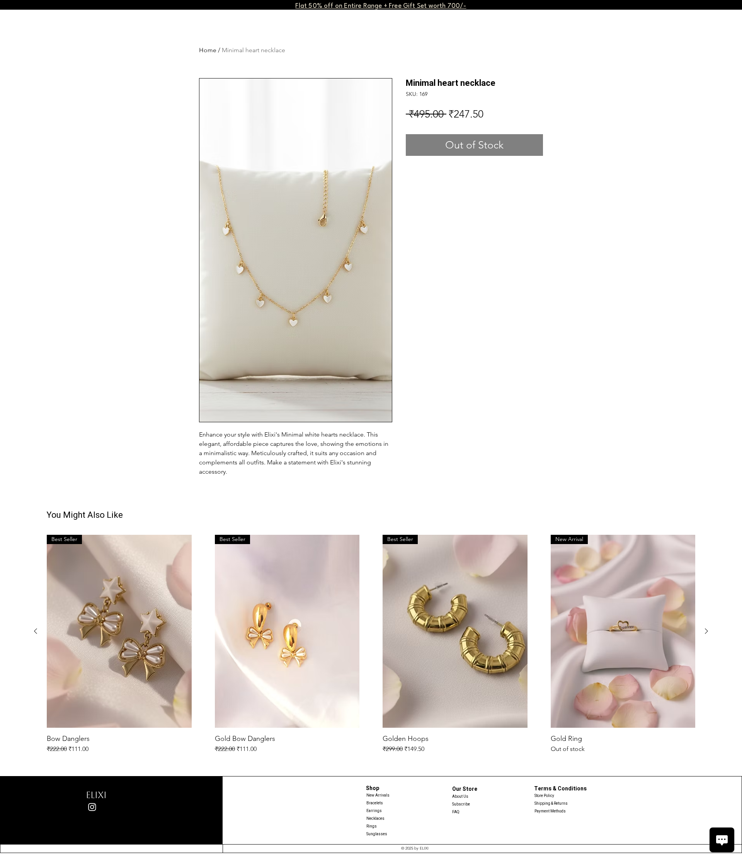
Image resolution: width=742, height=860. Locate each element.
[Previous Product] (35, 631)
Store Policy (544, 796)
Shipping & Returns (551, 803)
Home (207, 50)
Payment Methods (550, 811)
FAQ (455, 812)
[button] (380, 5)
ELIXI (96, 795)
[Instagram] (92, 807)
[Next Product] (706, 631)
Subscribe (461, 804)
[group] (371, 644)
